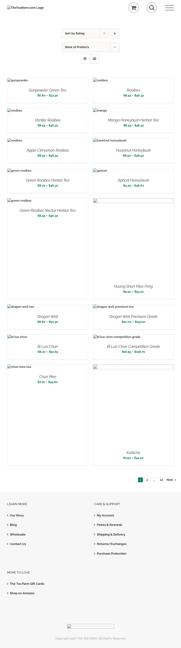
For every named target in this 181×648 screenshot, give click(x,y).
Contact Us (18, 544)
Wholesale (18, 534)
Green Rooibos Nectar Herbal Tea (48, 210)
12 (161, 480)
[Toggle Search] (152, 8)
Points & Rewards (109, 525)
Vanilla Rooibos (48, 120)
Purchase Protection (111, 553)
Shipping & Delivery (111, 534)
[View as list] (94, 58)
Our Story (17, 515)
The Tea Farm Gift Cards (27, 584)
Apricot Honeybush (133, 180)
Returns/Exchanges (111, 544)
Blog (13, 525)
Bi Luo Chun (47, 346)
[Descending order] (114, 33)
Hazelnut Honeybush (133, 150)
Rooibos (133, 90)
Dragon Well (47, 316)
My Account (105, 515)
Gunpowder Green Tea (47, 90)
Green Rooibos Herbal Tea (48, 180)
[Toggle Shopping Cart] (134, 8)
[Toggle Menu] (169, 8)
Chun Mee (47, 376)
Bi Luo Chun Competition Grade (133, 346)
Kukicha (133, 452)
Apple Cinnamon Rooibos (48, 150)
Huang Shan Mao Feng (133, 286)
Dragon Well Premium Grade (133, 316)
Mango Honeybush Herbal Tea (133, 120)
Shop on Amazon (22, 593)
